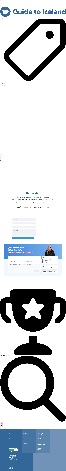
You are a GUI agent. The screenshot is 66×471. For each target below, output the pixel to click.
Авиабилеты (3, 85)
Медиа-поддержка (39, 449)
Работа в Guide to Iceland (12, 469)
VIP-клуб (24, 444)
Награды (10, 433)
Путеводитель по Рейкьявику (40, 434)
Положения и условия (11, 434)
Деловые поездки (25, 443)
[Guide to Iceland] (33, 16)
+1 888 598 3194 (50, 259)
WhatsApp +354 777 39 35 (13, 464)
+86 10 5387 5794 (46, 262)
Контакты (10, 438)
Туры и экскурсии (25, 433)
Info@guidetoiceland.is (12, 457)
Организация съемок (39, 448)
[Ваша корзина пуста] (0, 155)
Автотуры (24, 434)
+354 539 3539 (45, 261)
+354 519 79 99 (11, 458)
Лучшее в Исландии (39, 439)
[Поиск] (0, 157)
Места (2, 152)
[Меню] (0, 156)
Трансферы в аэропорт (25, 439)
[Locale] (0, 154)
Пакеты (2, 18)
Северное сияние (39, 438)
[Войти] (0, 160)
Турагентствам (11, 468)
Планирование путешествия (40, 433)
